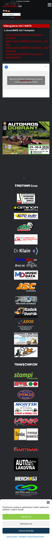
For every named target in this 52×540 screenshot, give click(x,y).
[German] (9, 11)
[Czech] (4, 11)
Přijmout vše (26, 517)
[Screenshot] (26, 175)
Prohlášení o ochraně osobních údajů (31, 536)
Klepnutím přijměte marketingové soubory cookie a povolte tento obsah (26, 80)
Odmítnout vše (26, 524)
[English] (6, 11)
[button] (48, 502)
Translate (18, 17)
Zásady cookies (12, 536)
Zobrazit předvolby (26, 531)
